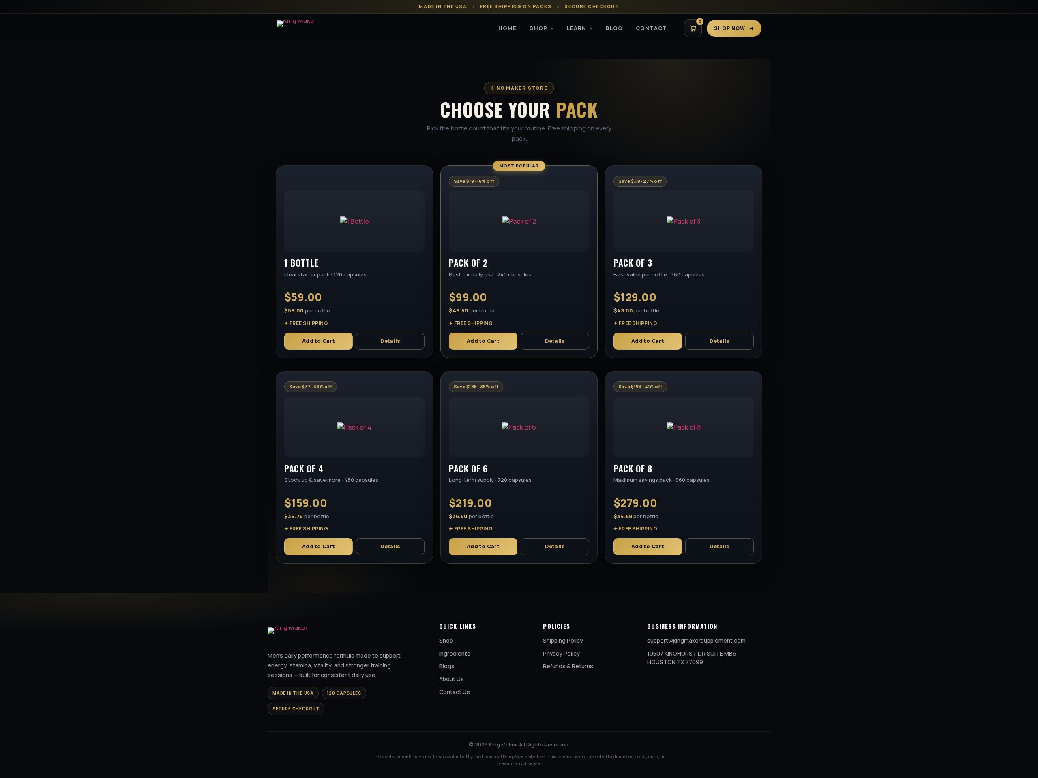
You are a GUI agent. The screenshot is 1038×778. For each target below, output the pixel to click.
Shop (538, 28)
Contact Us (454, 692)
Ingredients (454, 653)
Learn (576, 28)
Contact (651, 28)
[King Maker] (311, 28)
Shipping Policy (563, 640)
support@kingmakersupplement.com (696, 640)
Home (507, 28)
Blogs (447, 666)
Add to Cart (318, 340)
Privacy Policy (561, 653)
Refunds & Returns (568, 666)
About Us (451, 679)
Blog (614, 28)
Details (390, 340)
